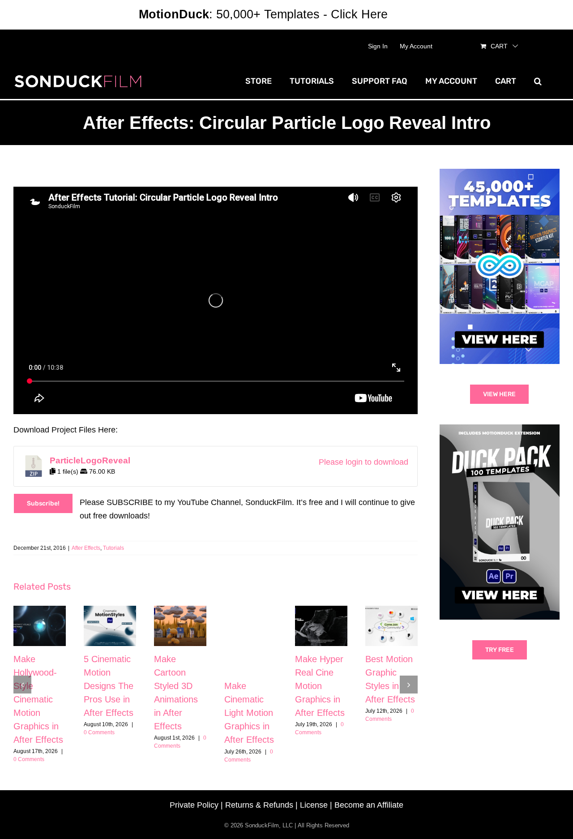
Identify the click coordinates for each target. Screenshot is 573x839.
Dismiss (412, 14)
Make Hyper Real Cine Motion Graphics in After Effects (320, 686)
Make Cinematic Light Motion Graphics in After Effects (249, 713)
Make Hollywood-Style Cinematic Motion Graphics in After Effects (38, 699)
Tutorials (113, 548)
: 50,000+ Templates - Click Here (263, 14)
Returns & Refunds (259, 804)
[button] (538, 81)
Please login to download (363, 462)
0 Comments (28, 759)
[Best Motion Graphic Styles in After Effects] (391, 626)
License (314, 804)
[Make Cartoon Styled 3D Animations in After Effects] (180, 626)
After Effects (86, 548)
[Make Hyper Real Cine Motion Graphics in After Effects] (321, 626)
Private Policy (194, 804)
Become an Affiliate (368, 804)
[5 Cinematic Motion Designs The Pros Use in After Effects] (110, 626)
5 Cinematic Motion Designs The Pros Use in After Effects (108, 686)
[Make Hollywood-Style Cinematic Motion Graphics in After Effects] (39, 626)
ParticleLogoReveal (90, 460)
